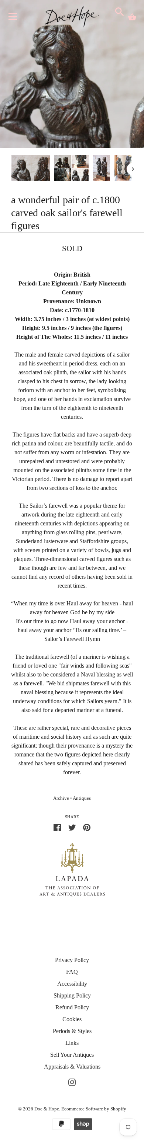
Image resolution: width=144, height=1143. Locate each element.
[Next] (133, 169)
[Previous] (11, 169)
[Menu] (12, 18)
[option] (30, 169)
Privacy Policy (72, 960)
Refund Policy (72, 1007)
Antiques (82, 798)
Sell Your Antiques (72, 1055)
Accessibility (72, 983)
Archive (61, 798)
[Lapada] (72, 869)
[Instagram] (72, 1081)
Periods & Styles (72, 1031)
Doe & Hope (46, 1109)
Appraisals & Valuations (72, 1066)
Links (72, 1043)
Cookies (72, 1019)
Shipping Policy (72, 995)
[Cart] (132, 17)
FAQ (72, 972)
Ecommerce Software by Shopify (93, 1109)
